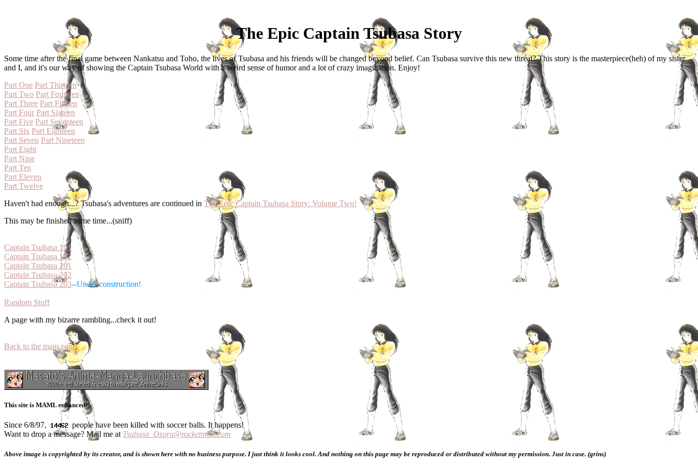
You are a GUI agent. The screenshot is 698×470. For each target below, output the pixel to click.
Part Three (21, 103)
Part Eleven (22, 176)
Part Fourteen (57, 94)
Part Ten (17, 167)
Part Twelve (23, 186)
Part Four (19, 112)
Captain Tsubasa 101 (38, 247)
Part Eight (20, 149)
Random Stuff (27, 302)
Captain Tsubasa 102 (38, 256)
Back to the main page (40, 346)
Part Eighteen (53, 131)
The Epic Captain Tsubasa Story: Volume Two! (280, 203)
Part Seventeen (59, 121)
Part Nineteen (63, 140)
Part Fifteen (58, 103)
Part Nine (19, 158)
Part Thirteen (56, 85)
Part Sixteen (55, 112)
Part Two (19, 94)
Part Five (18, 121)
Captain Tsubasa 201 (38, 265)
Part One (18, 85)
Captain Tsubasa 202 (38, 274)
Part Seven (21, 140)
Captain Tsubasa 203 (38, 284)
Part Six (17, 131)
